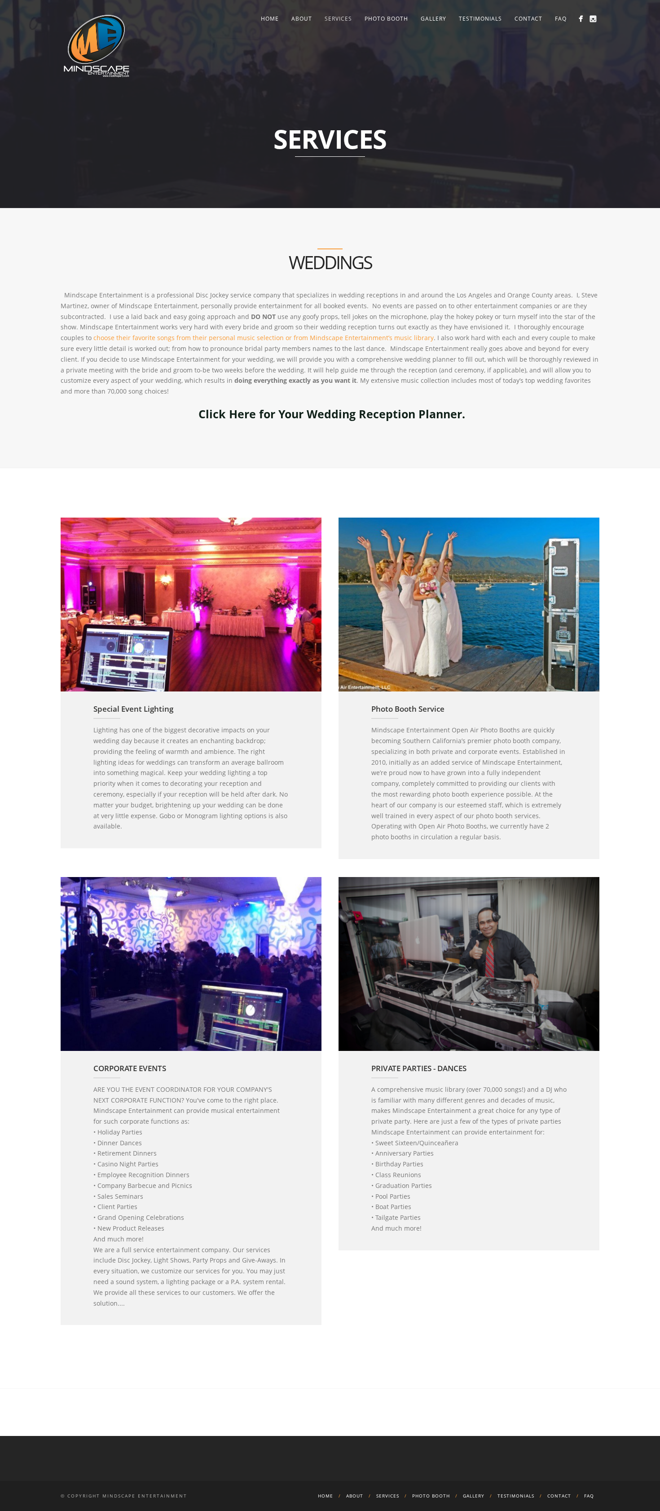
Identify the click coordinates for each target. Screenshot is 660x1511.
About (301, 18)
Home (270, 18)
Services (338, 18)
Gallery (433, 18)
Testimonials (480, 18)
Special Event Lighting (133, 709)
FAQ (561, 18)
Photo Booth (386, 18)
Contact (528, 18)
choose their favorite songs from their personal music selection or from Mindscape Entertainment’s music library (263, 337)
